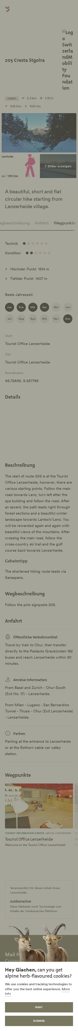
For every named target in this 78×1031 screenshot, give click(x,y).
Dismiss (39, 1020)
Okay (39, 1007)
